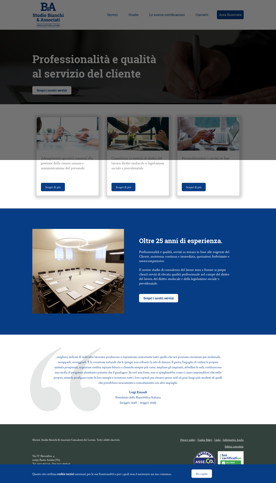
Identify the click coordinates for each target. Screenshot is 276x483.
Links (217, 440)
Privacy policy (187, 440)
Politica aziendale (234, 446)
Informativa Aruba (233, 440)
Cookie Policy (205, 440)
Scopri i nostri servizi (158, 298)
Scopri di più (53, 187)
